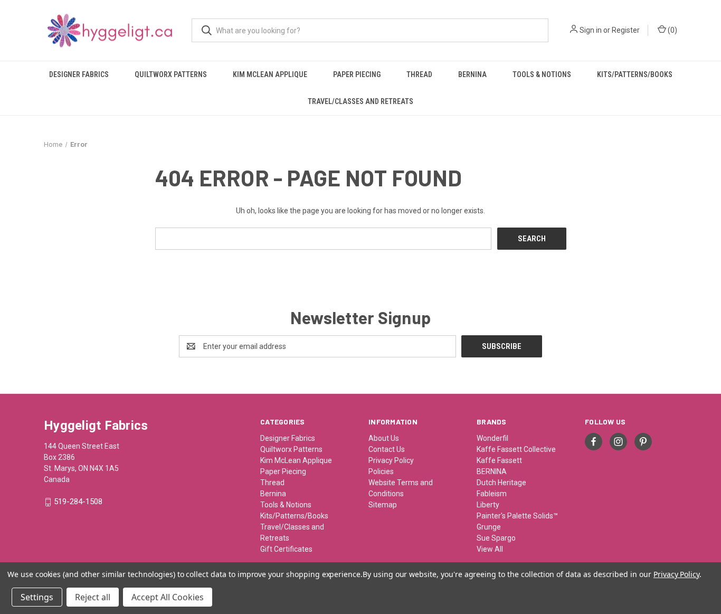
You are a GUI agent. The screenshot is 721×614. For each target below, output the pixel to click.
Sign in (591, 30)
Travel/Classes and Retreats (360, 101)
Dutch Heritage (501, 482)
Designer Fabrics (79, 74)
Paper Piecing (357, 74)
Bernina (472, 74)
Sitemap (382, 504)
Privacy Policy (391, 460)
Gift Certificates (286, 549)
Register (626, 30)
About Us (383, 438)
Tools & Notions (542, 74)
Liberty (488, 504)
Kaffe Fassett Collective (516, 449)
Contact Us (386, 449)
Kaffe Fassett (499, 460)
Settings (37, 597)
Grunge (489, 527)
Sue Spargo (496, 538)
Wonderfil (492, 438)
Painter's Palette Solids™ (517, 516)
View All (490, 549)
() (671, 30)
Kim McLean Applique (270, 74)
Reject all (92, 597)
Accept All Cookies (167, 597)
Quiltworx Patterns (171, 74)
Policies (381, 471)
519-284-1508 (78, 502)
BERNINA (492, 471)
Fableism (492, 493)
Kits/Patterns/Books (634, 74)
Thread (419, 74)
